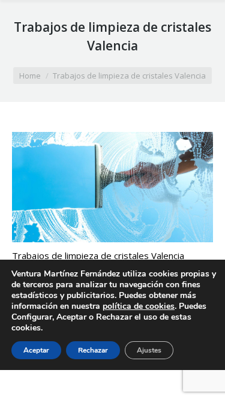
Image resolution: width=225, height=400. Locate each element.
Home (30, 75)
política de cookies (139, 306)
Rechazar (93, 350)
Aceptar (36, 350)
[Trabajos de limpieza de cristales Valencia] (112, 187)
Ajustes (149, 350)
